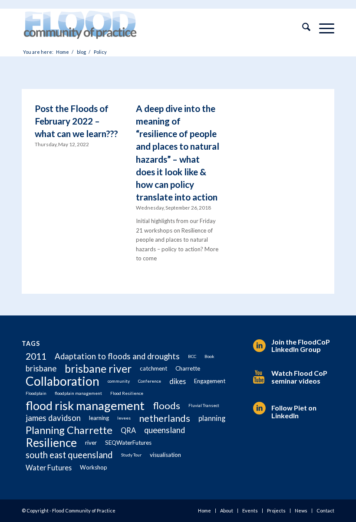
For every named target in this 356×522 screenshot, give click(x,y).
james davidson (53, 418)
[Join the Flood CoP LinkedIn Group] (258, 346)
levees (124, 417)
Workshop (93, 467)
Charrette (187, 368)
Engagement (209, 381)
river (91, 442)
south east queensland (69, 455)
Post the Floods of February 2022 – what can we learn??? (76, 121)
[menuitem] (301, 28)
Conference (149, 381)
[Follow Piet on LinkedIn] (258, 408)
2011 (36, 356)
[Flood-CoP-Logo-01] (80, 28)
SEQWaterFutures (128, 442)
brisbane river (98, 368)
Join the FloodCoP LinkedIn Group (300, 346)
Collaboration (62, 381)
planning (211, 418)
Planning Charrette (69, 430)
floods (166, 405)
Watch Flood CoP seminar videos (299, 377)
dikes (177, 381)
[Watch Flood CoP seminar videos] (258, 377)
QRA (128, 430)
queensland (164, 430)
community (119, 381)
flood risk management (85, 405)
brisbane (41, 368)
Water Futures (49, 467)
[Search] (301, 28)
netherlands (164, 418)
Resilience (51, 443)
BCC (192, 356)
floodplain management (78, 393)
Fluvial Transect (203, 405)
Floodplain (36, 393)
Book (209, 356)
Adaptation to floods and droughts (117, 356)
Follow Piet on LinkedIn (293, 412)
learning (99, 417)
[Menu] (322, 28)
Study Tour (131, 454)
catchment (153, 368)
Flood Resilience (126, 393)
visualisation (165, 454)
